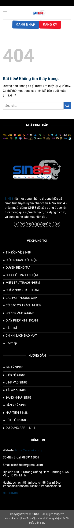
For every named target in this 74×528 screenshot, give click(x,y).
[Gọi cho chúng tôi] (34, 224)
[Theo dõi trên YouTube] (45, 224)
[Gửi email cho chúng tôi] (28, 224)
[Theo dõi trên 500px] (51, 224)
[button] (5, 12)
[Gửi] (67, 105)
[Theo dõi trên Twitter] (22, 224)
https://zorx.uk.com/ (29, 450)
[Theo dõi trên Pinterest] (40, 224)
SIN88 (9, 198)
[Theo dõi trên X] (16, 224)
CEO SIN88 (10, 493)
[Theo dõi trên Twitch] (57, 224)
